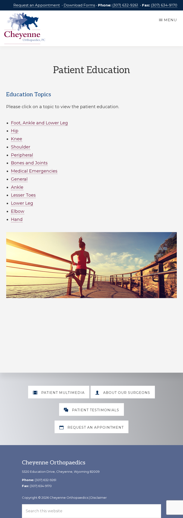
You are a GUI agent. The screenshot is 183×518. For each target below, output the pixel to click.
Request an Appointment (36, 5)
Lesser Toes (23, 195)
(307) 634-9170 (164, 5)
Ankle (17, 187)
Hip (14, 130)
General (19, 179)
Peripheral (22, 155)
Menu (170, 20)
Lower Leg (22, 203)
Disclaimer (98, 497)
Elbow (17, 211)
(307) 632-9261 (125, 5)
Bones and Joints (29, 163)
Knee (16, 139)
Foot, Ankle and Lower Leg (39, 123)
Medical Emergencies (34, 171)
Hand (17, 219)
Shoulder (20, 147)
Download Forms (79, 5)
